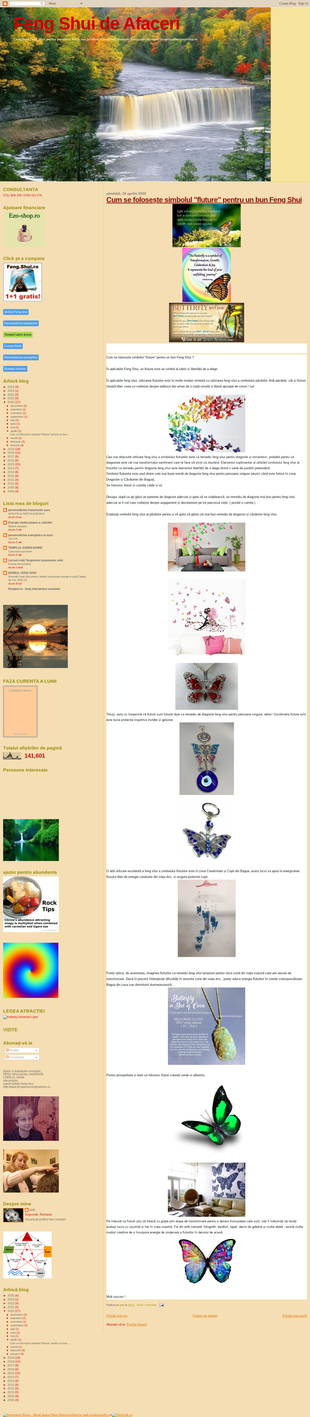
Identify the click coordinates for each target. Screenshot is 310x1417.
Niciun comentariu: (147, 1305)
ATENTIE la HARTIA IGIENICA (26, 513)
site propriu (10, 1080)
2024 (11, 390)
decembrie (16, 405)
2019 (11, 449)
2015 (11, 464)
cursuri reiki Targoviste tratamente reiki (35, 560)
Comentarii (16, 1057)
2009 (11, 487)
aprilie (14, 431)
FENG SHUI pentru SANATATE (23, 1074)
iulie (13, 420)
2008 (11, 491)
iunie (13, 423)
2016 (11, 460)
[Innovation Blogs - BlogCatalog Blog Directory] (37, 1415)
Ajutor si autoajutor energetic (22, 1071)
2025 (11, 386)
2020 (11, 402)
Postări (14, 1050)
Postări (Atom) (137, 1324)
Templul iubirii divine (17, 334)
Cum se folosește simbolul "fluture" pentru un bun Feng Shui (204, 199)
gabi (32, 1209)
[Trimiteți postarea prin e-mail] (161, 1305)
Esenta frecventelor (19, 564)
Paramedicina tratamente (21, 323)
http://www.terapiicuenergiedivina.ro (26, 1086)
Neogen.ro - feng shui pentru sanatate (34, 588)
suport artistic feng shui (18, 1083)
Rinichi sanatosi (17, 526)
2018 (11, 452)
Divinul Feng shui (15, 312)
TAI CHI (12, 538)
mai (12, 427)
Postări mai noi (116, 1316)
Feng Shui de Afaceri (97, 23)
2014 (11, 468)
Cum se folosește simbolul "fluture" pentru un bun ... (40, 434)
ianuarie (15, 445)
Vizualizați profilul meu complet (45, 1219)
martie (14, 438)
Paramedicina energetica (21, 357)
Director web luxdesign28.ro (90, 1415)
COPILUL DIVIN (13, 1077)
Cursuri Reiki (13, 346)
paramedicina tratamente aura (29, 510)
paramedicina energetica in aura (30, 535)
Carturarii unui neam (20, 551)
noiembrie (16, 409)
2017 (11, 456)
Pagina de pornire (205, 1316)
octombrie (16, 413)
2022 (11, 394)
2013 (11, 472)
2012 (11, 475)
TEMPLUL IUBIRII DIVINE (25, 547)
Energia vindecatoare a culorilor (30, 522)
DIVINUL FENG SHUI (22, 572)
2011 (11, 479)
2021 (11, 398)
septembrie (17, 416)
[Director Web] (122, 1415)
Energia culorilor (15, 369)
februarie (16, 441)
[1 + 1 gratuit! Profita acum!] (22, 300)
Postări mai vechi (294, 1316)
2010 (11, 483)
